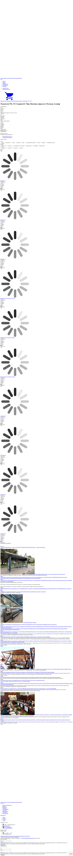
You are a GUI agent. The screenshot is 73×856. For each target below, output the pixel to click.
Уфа (1, 79)
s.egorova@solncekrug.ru (7, 137)
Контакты (5, 86)
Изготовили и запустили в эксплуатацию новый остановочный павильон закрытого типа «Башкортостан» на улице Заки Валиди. (33, 578)
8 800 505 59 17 (6, 88)
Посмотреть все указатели (5, 543)
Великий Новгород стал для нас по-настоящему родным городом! (52, 574)
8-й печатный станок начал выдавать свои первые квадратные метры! (46, 677)
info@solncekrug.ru (6, 89)
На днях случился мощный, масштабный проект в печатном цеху (44, 624)
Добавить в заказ (3, 130)
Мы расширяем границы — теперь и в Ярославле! (35, 547)
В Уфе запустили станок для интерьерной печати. (35, 680)
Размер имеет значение (31, 622)
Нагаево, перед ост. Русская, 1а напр (7, 298)
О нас (4, 817)
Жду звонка (3, 844)
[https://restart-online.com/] (1, 836)
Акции (4, 82)
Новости (4, 83)
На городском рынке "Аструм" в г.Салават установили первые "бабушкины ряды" (55, 669)
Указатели (5, 810)
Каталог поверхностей (7, 805)
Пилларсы (5, 808)
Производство (5, 84)
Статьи (4, 819)
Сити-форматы (6, 809)
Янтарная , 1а (3, 180)
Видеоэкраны (5, 813)
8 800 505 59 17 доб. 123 (7, 136)
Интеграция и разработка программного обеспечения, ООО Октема (16, 836)
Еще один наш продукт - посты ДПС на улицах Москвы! (39, 636)
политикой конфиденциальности (28, 838)
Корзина (4, 806)
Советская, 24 (3, 455)
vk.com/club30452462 (8, 828)
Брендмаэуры (5, 811)
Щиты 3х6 (5, 807)
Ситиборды (5, 812)
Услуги (4, 81)
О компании (5, 85)
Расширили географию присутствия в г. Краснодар (36, 591)
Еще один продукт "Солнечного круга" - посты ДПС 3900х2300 (43, 688)
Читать (1, 548)
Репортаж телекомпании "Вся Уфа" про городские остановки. (42, 672)
